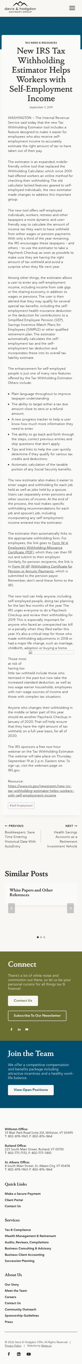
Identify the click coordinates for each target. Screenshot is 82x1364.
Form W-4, (60, 543)
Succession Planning (19, 1261)
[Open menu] (72, 7)
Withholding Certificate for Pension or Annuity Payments (40, 568)
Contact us (23, 1000)
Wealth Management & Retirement (30, 1236)
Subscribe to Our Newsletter (37, 1015)
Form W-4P (20, 566)
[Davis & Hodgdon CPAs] (20, 7)
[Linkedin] (19, 1354)
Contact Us (13, 1206)
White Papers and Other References (31, 892)
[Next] (70, 908)
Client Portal (14, 1200)
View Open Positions (31, 1090)
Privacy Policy (13, 1345)
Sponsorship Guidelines (22, 1316)
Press (9, 1322)
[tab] (38, 937)
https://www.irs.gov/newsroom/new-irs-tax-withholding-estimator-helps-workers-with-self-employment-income (41, 791)
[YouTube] (29, 1354)
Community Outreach (20, 1309)
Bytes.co (46, 1345)
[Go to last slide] (11, 908)
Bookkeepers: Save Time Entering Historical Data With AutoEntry (20, 836)
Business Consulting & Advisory (28, 1248)
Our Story (12, 1285)
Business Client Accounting (24, 1255)
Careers (10, 1297)
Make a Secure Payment (23, 1194)
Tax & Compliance (18, 1230)
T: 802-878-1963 (16, 1136)
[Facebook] (9, 1354)
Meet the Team (16, 1291)
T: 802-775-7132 (16, 1153)
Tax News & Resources (41, 42)
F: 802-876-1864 (40, 1136)
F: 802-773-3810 (39, 1153)
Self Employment (21, 805)
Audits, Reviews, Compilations (27, 1242)
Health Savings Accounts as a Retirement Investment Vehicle (62, 836)
